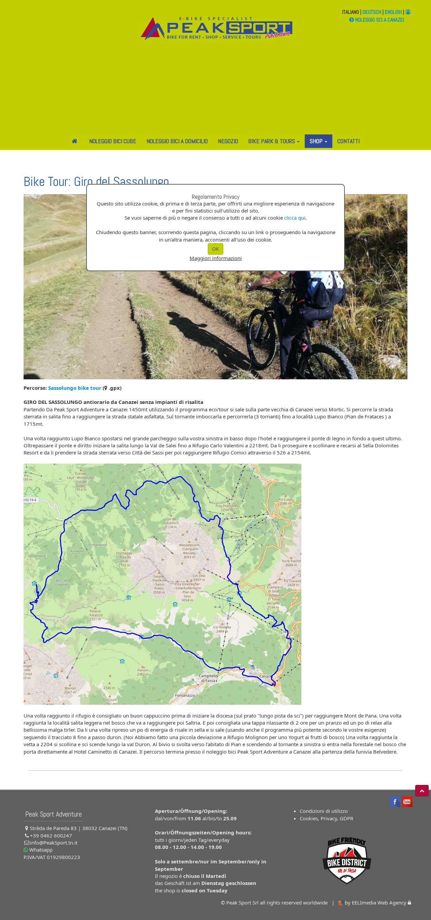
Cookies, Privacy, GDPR (326, 818)
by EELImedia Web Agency (375, 902)
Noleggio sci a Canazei (379, 19)
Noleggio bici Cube (112, 141)
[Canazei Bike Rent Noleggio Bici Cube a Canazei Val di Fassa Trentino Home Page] (215, 32)
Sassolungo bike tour (74, 387)
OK (215, 249)
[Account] (408, 11)
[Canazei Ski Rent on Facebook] (395, 801)
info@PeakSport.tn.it (53, 842)
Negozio (228, 141)
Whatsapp (40, 849)
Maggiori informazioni (216, 258)
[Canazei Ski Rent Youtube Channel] (407, 801)
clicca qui (294, 217)
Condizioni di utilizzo (324, 810)
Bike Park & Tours (272, 141)
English (393, 11)
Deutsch (372, 11)
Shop (317, 141)
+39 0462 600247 (51, 835)
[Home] (75, 141)
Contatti (348, 141)
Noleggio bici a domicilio (177, 141)
